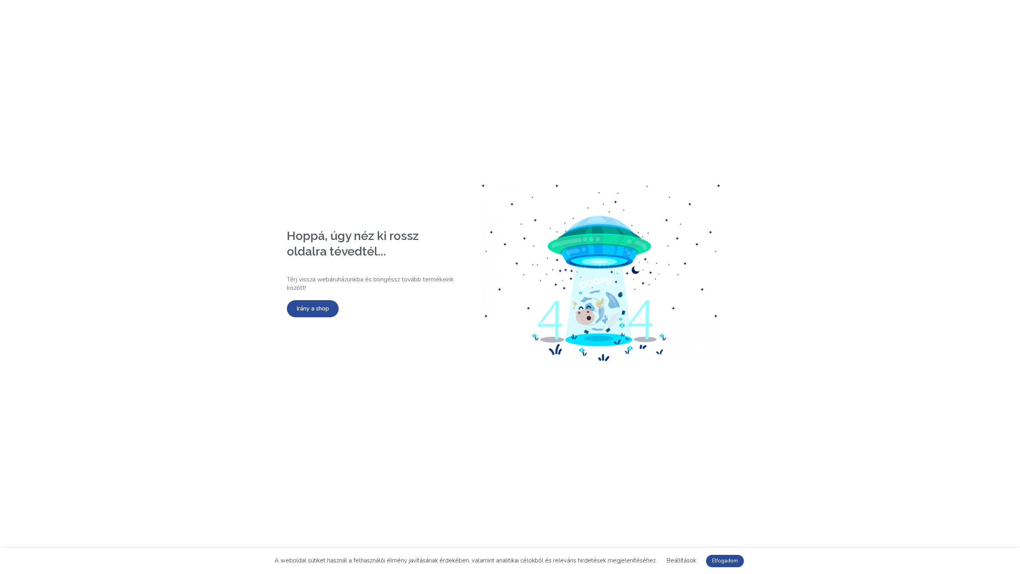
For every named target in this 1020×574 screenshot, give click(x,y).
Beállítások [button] (681, 560)
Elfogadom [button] (725, 560)
